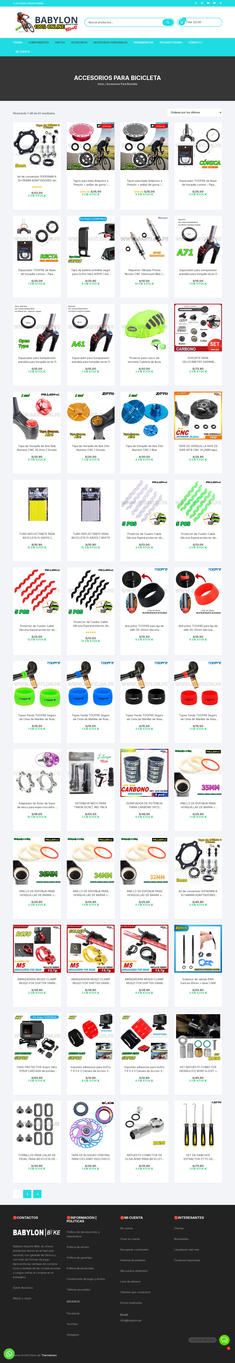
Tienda (17, 42)
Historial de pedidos (132, 1260)
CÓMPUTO (195, 42)
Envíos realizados (131, 1302)
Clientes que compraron (135, 1292)
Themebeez (49, 1355)
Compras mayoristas (187, 1260)
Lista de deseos (130, 1281)
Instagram (73, 1334)
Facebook (73, 1313)
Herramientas (143, 42)
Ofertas (179, 1228)
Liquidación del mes (186, 1249)
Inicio (101, 83)
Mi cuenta (126, 1228)
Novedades (181, 1239)
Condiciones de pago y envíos (86, 1279)
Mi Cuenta (23, 51)
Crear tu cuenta (130, 1239)
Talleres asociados (78, 1289)
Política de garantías (79, 1257)
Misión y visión (22, 1298)
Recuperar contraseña (134, 1249)
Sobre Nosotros (23, 1287)
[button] (9, 1353)
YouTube (72, 1324)
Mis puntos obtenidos (134, 1271)
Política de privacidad (80, 1268)
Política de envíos (78, 1247)
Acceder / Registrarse (29, 3)
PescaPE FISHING (171, 42)
